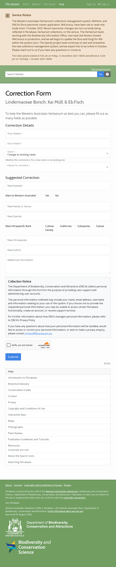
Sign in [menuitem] (105, 4)
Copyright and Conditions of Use (26, 408)
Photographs (15, 427)
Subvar (100, 226)
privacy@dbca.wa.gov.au (38, 333)
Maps (11, 421)
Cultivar (49, 226)
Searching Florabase (19, 462)
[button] (37, 4)
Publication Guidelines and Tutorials (28, 439)
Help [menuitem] (61, 4)
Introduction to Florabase (22, 377)
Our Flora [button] (49, 4)
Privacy (12, 402)
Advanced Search (101, 69)
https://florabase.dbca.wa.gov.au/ (65, 511)
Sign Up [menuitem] (91, 4)
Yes (47, 195)
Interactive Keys (17, 414)
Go (100, 74)
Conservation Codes (19, 390)
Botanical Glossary (18, 383)
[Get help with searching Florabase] (107, 74)
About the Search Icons (21, 456)
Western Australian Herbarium (62, 491)
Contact (12, 396)
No (57, 195)
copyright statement (74, 497)
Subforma (65, 226)
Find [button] (25, 4)
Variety (49, 230)
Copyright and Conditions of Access (43, 485)
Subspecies (83, 226)
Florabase (12, 4)
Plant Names (15, 433)
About (8, 485)
